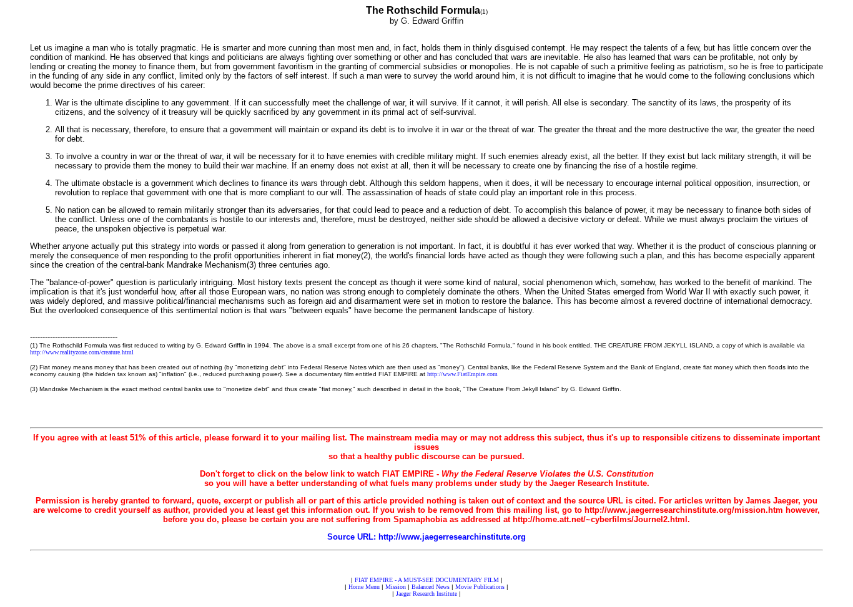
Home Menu (364, 586)
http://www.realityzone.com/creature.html (82, 352)
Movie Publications (480, 586)
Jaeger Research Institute (426, 593)
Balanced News (431, 586)
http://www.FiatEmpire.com (462, 374)
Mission (395, 586)
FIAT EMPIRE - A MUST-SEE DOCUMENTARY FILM (427, 579)
